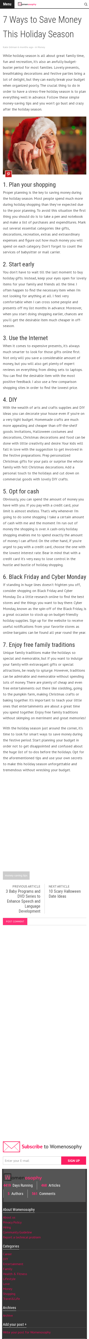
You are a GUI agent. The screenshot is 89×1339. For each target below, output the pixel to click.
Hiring (7, 1227)
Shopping (9, 1294)
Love (6, 1284)
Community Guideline (17, 1232)
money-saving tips (16, 875)
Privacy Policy (12, 1222)
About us (9, 1217)
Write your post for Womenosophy (27, 1332)
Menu (7, 4)
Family (7, 1269)
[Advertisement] (44, 821)
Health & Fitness (15, 1274)
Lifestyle (9, 1279)
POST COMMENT (15, 921)
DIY (5, 1259)
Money (41, 47)
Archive (8, 1315)
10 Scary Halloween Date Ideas (65, 894)
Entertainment (13, 1264)
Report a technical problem (22, 1237)
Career (7, 1254)
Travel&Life (11, 1299)
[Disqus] (44, 981)
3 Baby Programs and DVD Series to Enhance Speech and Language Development (23, 901)
